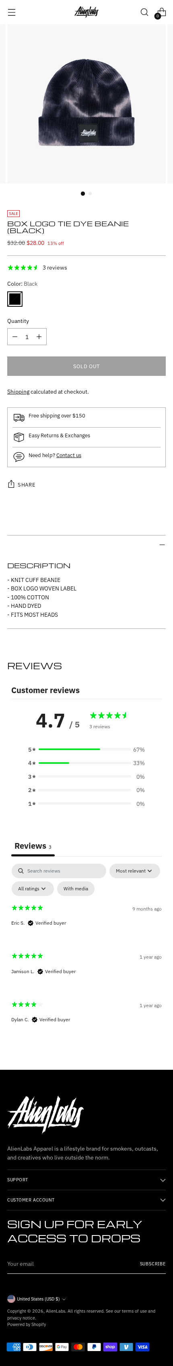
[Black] (15, 299)
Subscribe (153, 1264)
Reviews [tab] (32, 845)
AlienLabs (55, 1311)
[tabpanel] (86, 950)
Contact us (68, 455)
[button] (86, 749)
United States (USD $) (38, 1299)
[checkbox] (76, 888)
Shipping (18, 391)
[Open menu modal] (11, 12)
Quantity (18, 321)
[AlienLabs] (86, 12)
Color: (22, 283)
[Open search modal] (144, 12)
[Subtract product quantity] (15, 337)
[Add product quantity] (39, 337)
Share (26, 484)
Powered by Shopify (26, 1324)
